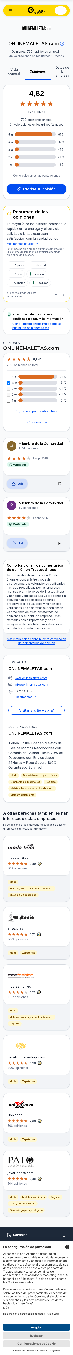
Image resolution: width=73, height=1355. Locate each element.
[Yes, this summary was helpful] (56, 295)
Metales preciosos (33, 1197)
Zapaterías (28, 952)
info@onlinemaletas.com (31, 684)
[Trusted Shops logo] (36, 10)
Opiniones (38, 71)
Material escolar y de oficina (40, 775)
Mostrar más (24, 696)
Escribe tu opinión (39, 189)
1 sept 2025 (40, 517)
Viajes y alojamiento (22, 794)
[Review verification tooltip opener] (62, 43)
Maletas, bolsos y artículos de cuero (32, 788)
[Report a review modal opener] (59, 483)
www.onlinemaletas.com (31, 678)
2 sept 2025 (40, 458)
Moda (13, 775)
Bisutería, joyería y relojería (26, 1210)
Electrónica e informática (25, 781)
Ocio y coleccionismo (22, 1203)
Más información (37, 828)
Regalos (51, 781)
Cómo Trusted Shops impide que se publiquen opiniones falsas (37, 326)
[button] (10, 10)
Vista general (14, 71)
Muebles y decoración (23, 894)
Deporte (15, 1023)
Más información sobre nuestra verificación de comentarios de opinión (36, 641)
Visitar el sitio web (34, 710)
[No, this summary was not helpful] (63, 295)
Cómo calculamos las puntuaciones (36, 175)
